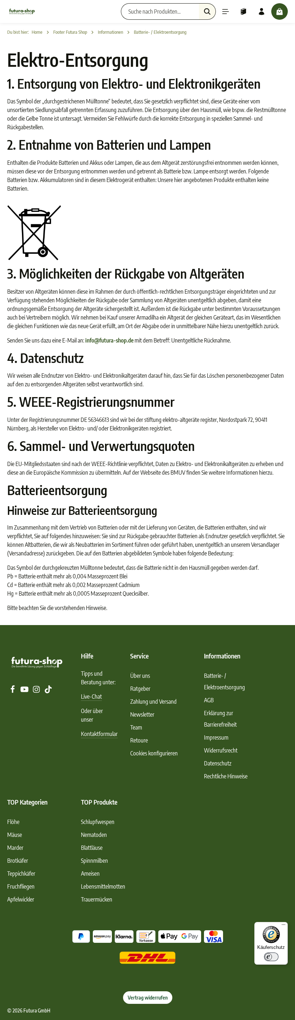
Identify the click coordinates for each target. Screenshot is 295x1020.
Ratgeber (140, 688)
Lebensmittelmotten (103, 886)
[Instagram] (36, 691)
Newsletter (142, 714)
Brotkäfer (17, 860)
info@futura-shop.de (109, 340)
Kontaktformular (99, 733)
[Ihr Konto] (261, 11)
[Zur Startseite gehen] (22, 11)
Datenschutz (217, 763)
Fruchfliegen (21, 886)
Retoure (139, 740)
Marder (15, 847)
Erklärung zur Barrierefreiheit (220, 718)
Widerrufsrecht (220, 750)
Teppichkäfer (21, 873)
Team (136, 727)
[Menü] (225, 11)
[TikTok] (48, 691)
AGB (209, 700)
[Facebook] (13, 691)
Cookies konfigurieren (154, 753)
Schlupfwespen (97, 821)
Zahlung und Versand (153, 701)
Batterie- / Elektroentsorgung (224, 681)
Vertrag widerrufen (148, 998)
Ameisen (90, 873)
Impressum (216, 737)
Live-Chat (91, 696)
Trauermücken (96, 899)
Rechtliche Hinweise (226, 776)
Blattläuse (92, 847)
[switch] (271, 957)
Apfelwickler (20, 899)
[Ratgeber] (243, 11)
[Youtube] (25, 691)
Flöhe (13, 821)
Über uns (140, 675)
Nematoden (94, 834)
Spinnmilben (94, 860)
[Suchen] (207, 11)
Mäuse (14, 834)
